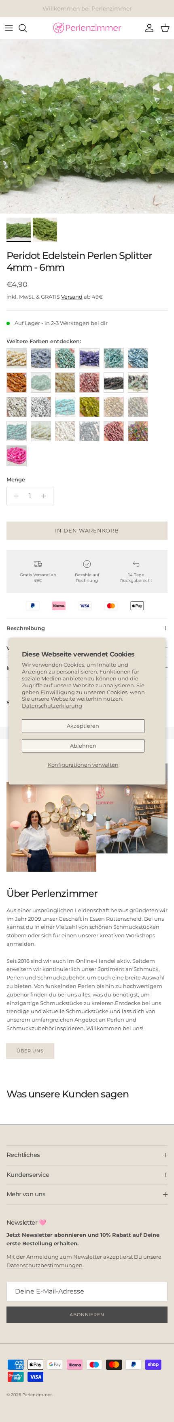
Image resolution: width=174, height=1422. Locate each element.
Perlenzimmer (37, 1394)
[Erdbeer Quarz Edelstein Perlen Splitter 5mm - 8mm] (89, 382)
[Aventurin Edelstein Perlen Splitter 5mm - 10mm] (16, 382)
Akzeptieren (83, 726)
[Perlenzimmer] (87, 28)
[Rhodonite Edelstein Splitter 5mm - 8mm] (114, 431)
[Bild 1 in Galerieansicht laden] (87, 126)
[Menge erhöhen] (46, 496)
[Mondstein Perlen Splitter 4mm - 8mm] (41, 431)
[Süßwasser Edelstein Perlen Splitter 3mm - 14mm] (16, 455)
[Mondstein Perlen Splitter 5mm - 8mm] (65, 431)
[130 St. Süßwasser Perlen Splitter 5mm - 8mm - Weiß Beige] (16, 358)
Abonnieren (87, 1314)
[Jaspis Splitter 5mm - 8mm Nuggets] (114, 407)
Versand (72, 296)
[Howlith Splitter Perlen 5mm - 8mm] (16, 407)
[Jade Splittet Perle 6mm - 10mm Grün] (89, 407)
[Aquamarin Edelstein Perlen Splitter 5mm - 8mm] (138, 358)
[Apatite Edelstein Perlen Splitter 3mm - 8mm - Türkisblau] (114, 358)
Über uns (30, 1051)
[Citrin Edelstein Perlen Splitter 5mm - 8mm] (65, 382)
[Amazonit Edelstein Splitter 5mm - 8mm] (65, 358)
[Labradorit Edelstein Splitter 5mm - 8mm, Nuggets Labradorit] (138, 407)
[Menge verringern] (14, 496)
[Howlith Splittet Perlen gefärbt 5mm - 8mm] (65, 407)
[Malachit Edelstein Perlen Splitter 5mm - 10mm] (16, 431)
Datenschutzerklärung (52, 705)
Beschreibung (25, 628)
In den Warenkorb (87, 530)
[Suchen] (27, 28)
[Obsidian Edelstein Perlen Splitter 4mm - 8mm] (89, 431)
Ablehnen (83, 745)
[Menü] (9, 28)
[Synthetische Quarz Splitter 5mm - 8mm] (138, 431)
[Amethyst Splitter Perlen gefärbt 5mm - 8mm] (89, 358)
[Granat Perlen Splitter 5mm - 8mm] (114, 382)
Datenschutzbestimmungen (44, 1265)
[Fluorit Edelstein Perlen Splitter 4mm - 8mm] (138, 382)
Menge (15, 479)
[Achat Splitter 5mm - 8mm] (41, 358)
